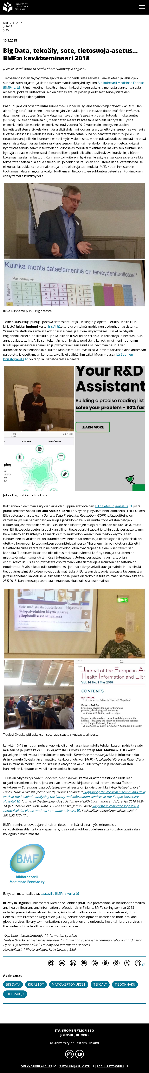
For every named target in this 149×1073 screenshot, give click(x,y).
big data (13, 984)
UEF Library (12, 22)
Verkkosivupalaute (36, 1066)
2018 (8, 26)
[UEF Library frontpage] (15, 7)
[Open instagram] (69, 1055)
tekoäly (100, 984)
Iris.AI (52, 326)
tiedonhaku (125, 984)
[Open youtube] (79, 1055)
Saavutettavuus (110, 1066)
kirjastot (36, 984)
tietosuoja (15, 994)
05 (7, 30)
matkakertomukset (69, 984)
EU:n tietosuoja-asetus (111, 506)
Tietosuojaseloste (74, 1066)
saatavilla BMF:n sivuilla (58, 893)
